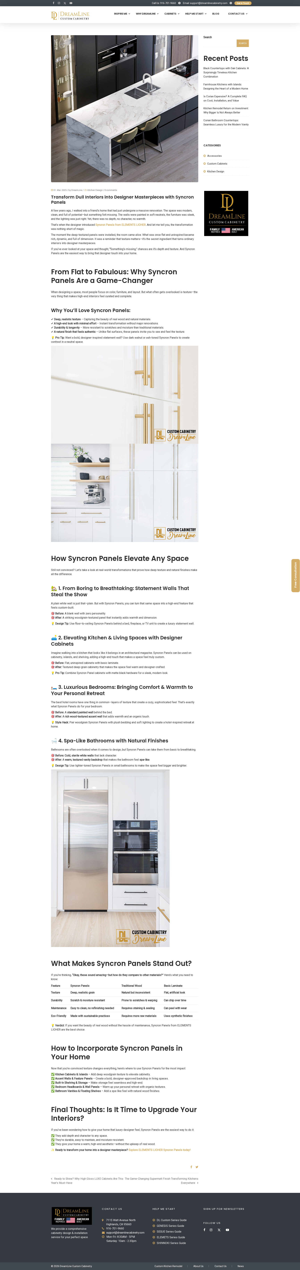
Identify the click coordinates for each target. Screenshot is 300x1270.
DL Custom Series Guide (172, 1220)
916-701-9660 (115, 1228)
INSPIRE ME (120, 13)
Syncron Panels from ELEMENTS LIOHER (120, 224)
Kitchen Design (95, 190)
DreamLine (76, 190)
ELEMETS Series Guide (171, 1237)
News (241, 1266)
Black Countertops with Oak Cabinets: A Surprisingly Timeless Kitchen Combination (226, 72)
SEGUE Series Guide (169, 1231)
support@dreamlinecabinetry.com (125, 1232)
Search (207, 37)
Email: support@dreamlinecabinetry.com (205, 3)
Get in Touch (243, 3)
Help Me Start (194, 13)
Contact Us (236, 13)
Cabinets (170, 13)
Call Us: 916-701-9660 (164, 3)
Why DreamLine (146, 13)
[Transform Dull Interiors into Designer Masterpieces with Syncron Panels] (190, 1167)
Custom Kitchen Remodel (168, 1266)
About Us (198, 1266)
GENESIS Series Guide (170, 1226)
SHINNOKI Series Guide (171, 1243)
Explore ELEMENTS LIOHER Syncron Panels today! (160, 1150)
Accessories (214, 155)
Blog (215, 13)
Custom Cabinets (217, 163)
